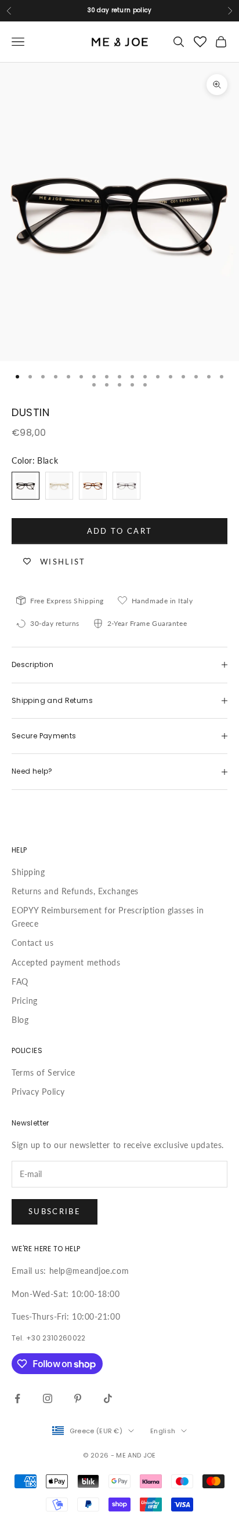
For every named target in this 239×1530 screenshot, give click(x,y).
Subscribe (54, 1211)
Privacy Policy (38, 1091)
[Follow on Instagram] (47, 1398)
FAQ (20, 981)
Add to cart (120, 531)
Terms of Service (43, 1072)
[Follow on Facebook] (17, 1398)
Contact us (33, 943)
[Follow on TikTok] (108, 1398)
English (162, 1431)
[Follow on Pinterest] (78, 1398)
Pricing (25, 1001)
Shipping (28, 872)
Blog (20, 1020)
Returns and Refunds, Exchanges (75, 891)
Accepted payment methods (66, 962)
